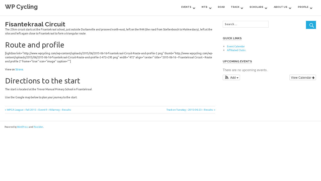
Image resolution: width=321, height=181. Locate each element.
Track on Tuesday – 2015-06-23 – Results (190, 109)
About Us (280, 7)
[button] (231, 77)
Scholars (256, 7)
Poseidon (38, 127)
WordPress (23, 127)
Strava (19, 69)
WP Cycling (21, 6)
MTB (204, 7)
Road (221, 7)
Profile (303, 7)
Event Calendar (236, 46)
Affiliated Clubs (236, 50)
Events (186, 7)
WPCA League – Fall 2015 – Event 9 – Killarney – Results (39, 109)
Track (235, 7)
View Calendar (301, 77)
